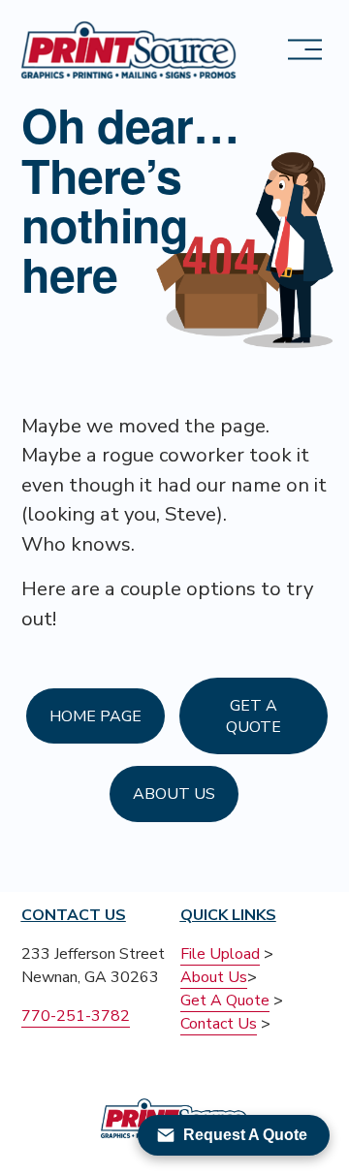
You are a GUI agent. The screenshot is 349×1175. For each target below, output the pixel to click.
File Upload (220, 954)
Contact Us (218, 1023)
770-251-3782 (75, 1016)
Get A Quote (253, 716)
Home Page (95, 716)
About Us (174, 794)
